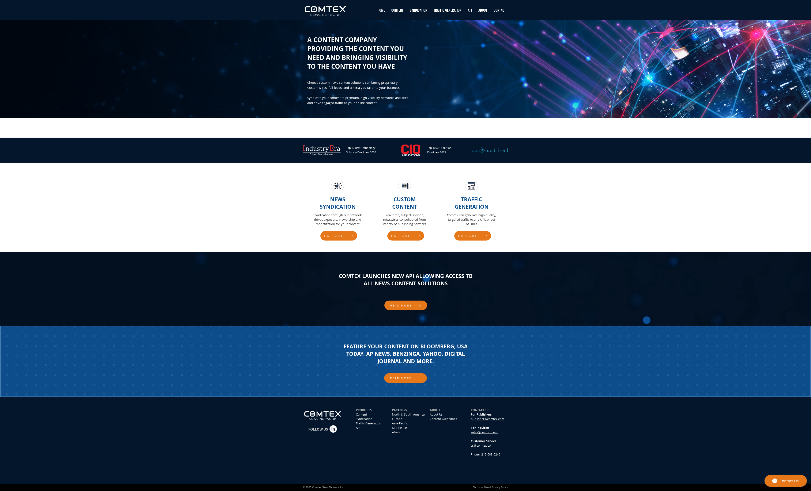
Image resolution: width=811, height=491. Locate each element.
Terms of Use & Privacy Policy (490, 487)
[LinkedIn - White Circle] (333, 429)
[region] (339, 210)
